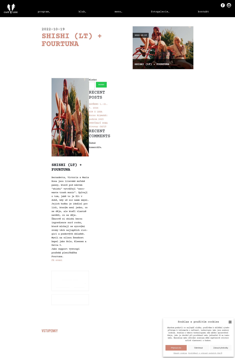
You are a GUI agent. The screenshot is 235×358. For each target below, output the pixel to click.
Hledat (93, 80)
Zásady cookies (180, 353)
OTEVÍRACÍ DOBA (98, 123)
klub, (83, 11)
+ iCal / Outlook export (80, 281)
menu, (119, 11)
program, (44, 11)
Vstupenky (50, 330)
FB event (57, 260)
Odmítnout (198, 348)
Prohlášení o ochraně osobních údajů (205, 353)
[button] (230, 322)
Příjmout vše (176, 348)
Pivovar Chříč (97, 126)
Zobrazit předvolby (220, 348)
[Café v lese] (11, 9)
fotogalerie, (160, 11)
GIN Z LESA (95, 112)
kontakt (203, 11)
